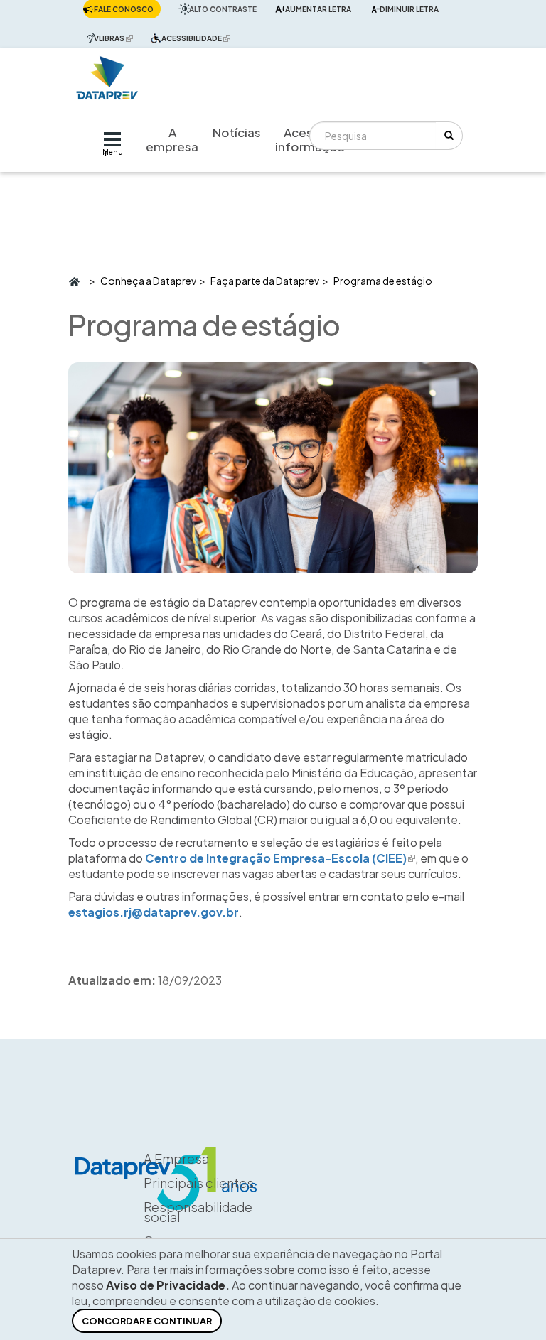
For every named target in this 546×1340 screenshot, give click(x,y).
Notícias (237, 132)
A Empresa (176, 1158)
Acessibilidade (199, 38)
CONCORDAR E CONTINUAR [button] (147, 1321)
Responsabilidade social (198, 1212)
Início (73, 280)
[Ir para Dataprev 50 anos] (107, 74)
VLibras (117, 38)
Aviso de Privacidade (165, 1284)
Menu (112, 152)
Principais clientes (199, 1182)
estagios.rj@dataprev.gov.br (153, 911)
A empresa (172, 139)
